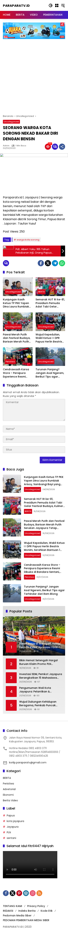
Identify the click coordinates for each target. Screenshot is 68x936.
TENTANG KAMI (12, 906)
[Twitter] (48, 263)
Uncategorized (11, 121)
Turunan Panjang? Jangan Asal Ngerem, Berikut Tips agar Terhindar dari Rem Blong (50, 373)
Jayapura (12, 827)
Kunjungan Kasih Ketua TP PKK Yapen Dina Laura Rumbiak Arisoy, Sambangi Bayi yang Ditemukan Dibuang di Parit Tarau (17, 303)
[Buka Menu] (57, 5)
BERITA (41, 291)
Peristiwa (10, 361)
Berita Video (10, 800)
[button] (50, 5)
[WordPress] (26, 893)
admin (6, 146)
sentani (11, 838)
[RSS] (39, 893)
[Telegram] (55, 263)
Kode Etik (47, 911)
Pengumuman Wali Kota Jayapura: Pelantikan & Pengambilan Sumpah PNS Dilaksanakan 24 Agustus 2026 (39, 689)
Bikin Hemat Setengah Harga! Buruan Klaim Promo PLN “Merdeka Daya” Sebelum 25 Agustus (38, 662)
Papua (11, 815)
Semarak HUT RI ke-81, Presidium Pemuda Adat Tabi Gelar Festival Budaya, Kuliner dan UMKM (50, 303)
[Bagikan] (62, 147)
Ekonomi (8, 795)
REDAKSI (8, 911)
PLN (9, 832)
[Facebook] (41, 263)
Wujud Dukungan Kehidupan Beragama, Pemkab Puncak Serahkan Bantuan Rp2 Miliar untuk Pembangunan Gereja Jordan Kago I (38, 703)
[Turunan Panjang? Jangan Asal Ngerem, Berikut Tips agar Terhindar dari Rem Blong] (50, 356)
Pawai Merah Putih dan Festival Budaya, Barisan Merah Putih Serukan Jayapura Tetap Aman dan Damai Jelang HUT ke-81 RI (17, 338)
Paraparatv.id (16, 5)
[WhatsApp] (62, 263)
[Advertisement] (34, 75)
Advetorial (9, 789)
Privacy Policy (36, 906)
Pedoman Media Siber (17, 915)
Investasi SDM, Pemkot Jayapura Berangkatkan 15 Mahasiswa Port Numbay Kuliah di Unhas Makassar (40, 676)
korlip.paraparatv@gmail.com (27, 762)
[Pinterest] (19, 893)
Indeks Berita (27, 911)
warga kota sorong (28, 239)
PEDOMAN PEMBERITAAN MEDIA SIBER (26, 920)
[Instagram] (33, 893)
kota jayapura (15, 821)
